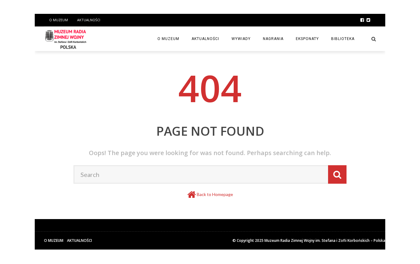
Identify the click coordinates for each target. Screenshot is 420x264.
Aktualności (88, 20)
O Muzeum (58, 20)
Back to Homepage (215, 194)
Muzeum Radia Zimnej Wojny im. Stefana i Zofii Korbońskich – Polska (324, 240)
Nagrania (273, 39)
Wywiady (241, 39)
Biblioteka (343, 39)
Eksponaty (307, 39)
